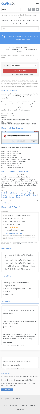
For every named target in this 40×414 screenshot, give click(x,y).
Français (4, 195)
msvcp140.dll (9, 266)
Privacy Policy (19, 74)
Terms (5, 405)
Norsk (35, 195)
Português (22, 193)
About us (32, 405)
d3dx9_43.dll (8, 269)
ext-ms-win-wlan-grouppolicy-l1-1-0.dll (17, 289)
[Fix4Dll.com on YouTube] (37, 9)
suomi (11, 195)
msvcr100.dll (8, 263)
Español (33, 191)
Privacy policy (18, 243)
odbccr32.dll (8, 295)
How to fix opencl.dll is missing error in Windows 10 (19, 380)
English (18, 197)
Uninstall (26, 74)
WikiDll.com (8, 203)
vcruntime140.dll (10, 255)
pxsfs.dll (7, 292)
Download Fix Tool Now (14, 233)
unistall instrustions (28, 242)
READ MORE (7, 390)
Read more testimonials (15, 346)
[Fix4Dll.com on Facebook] (29, 9)
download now (20, 71)
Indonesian (19, 195)
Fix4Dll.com (16, 399)
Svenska (11, 197)
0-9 (3, 20)
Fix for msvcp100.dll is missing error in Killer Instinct (19, 377)
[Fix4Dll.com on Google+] (33, 9)
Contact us (24, 405)
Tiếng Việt (27, 195)
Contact (31, 74)
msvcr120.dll (8, 260)
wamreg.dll (8, 283)
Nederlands (13, 193)
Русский (4, 197)
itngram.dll (8, 286)
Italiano (30, 193)
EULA (13, 74)
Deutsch (4, 193)
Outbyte (18, 242)
